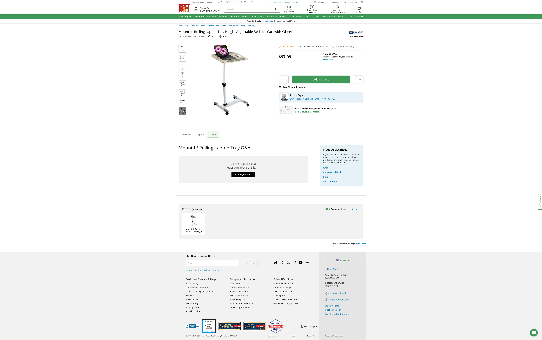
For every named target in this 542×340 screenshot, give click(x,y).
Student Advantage (282, 287)
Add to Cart (321, 79)
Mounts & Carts (213, 26)
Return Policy (192, 283)
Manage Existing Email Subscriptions (203, 270)
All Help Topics (193, 311)
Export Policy (312, 336)
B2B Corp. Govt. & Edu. (284, 291)
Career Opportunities (240, 307)
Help (344, 2)
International (192, 299)
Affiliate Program (237, 299)
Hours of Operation (239, 291)
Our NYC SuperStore (239, 287)
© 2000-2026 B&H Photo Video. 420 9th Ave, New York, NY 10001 (211, 336)
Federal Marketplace (283, 283)
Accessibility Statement (334, 336)
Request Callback (337, 293)
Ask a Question (243, 174)
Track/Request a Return (197, 287)
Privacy (293, 336)
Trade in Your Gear (339, 299)
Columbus (269, 21)
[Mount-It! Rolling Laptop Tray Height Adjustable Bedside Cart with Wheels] (230, 80)
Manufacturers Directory (241, 303)
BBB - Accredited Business (193, 326)
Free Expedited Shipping (338, 314)
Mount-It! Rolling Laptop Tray (243, 26)
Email (190, 263)
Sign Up (250, 263)
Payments (190, 295)
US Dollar (344, 260)
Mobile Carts (226, 26)
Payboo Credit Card (239, 295)
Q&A (213, 134)
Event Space (279, 295)
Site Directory (192, 303)
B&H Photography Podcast (285, 303)
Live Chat (353, 2)
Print (225, 36)
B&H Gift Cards (333, 309)
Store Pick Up (332, 305)
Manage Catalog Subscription (199, 291)
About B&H (235, 283)
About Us (335, 2)
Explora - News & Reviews (285, 299)
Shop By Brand (193, 307)
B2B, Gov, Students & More (202, 2)
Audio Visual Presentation (195, 26)
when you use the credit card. (339, 57)
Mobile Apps (310, 326)
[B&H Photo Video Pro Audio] (185, 8)
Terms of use (273, 336)
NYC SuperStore (322, 2)
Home (181, 26)
